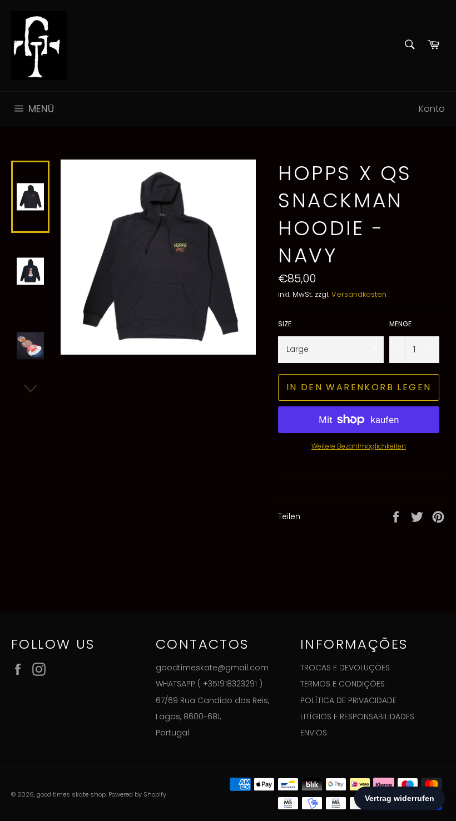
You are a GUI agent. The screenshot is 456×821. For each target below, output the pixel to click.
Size (284, 324)
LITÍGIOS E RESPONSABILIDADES (357, 716)
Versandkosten (358, 294)
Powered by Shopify (137, 794)
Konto (432, 108)
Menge (400, 324)
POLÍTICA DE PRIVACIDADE (348, 700)
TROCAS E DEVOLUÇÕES (345, 667)
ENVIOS (313, 732)
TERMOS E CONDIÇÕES (342, 683)
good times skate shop (71, 794)
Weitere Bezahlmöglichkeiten (358, 446)
